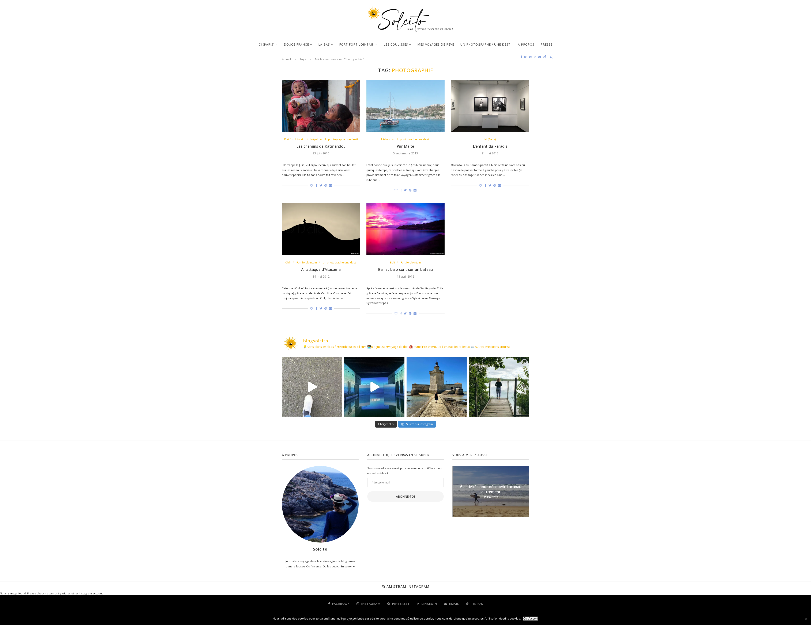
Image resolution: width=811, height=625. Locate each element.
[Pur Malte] (405, 106)
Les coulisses (396, 44)
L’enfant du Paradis (490, 146)
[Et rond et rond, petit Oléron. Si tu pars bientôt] (437, 387)
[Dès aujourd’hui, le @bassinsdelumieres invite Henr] (312, 387)
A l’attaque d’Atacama (321, 269)
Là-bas (324, 44)
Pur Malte (405, 146)
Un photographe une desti (341, 139)
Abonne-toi (405, 496)
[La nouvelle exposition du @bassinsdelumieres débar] (374, 387)
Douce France (296, 44)
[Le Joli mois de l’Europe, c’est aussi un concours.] (499, 387)
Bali (392, 262)
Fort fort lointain (356, 44)
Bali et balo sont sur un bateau (405, 269)
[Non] (806, 619)
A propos (526, 44)
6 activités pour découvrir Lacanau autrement (490, 489)
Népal (314, 139)
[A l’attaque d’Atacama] (321, 229)
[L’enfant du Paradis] (490, 106)
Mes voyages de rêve (435, 44)
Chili (288, 262)
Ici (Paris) (266, 44)
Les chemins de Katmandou (321, 146)
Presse (546, 44)
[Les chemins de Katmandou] (321, 106)
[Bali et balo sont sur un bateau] (405, 229)
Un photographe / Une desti (486, 44)
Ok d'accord (530, 618)
